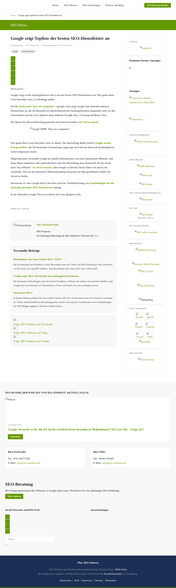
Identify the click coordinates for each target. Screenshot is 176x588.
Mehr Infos (121, 569)
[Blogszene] (146, 199)
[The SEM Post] (145, 285)
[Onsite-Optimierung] (146, 141)
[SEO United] (146, 271)
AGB (76, 580)
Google (15, 51)
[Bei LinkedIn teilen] (13, 68)
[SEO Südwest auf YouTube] (146, 341)
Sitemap (99, 580)
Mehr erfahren (14, 496)
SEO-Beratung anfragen (157, 5)
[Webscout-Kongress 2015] (146, 175)
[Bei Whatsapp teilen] (13, 78)
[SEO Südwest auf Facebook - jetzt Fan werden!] (141, 315)
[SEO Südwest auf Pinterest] (140, 325)
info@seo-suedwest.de (28, 462)
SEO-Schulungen (91, 5)
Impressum (87, 580)
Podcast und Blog (114, 5)
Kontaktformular (113, 573)
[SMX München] (146, 165)
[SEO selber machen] (146, 231)
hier (96, 235)
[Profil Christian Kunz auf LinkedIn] (151, 325)
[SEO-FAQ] (146, 214)
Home (55, 5)
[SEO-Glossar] (146, 359)
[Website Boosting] (146, 249)
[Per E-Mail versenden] (13, 82)
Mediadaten (110, 580)
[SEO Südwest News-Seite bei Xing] (151, 335)
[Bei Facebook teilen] (13, 63)
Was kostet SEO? (23, 292)
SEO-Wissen (70, 5)
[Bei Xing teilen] (13, 73)
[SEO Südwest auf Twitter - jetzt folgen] (141, 335)
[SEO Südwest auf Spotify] (151, 315)
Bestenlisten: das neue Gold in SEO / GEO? (37, 259)
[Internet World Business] (146, 263)
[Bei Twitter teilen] (13, 58)
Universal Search (28, 51)
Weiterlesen (15, 437)
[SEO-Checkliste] (146, 47)
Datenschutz (65, 580)
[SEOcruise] (146, 184)
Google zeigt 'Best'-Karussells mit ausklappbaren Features (46, 276)
